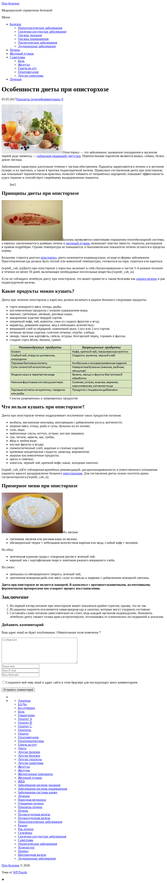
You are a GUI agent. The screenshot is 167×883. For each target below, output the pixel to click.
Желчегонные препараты (35, 774)
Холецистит (26, 847)
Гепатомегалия (28, 72)
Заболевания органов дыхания (39, 785)
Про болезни (10, 3)
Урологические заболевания (37, 42)
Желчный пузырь (22, 53)
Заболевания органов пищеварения (42, 788)
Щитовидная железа (32, 854)
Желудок (24, 770)
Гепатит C (25, 726)
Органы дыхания (30, 35)
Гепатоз (23, 733)
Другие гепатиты (30, 759)
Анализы (24, 700)
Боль (21, 61)
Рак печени (26, 829)
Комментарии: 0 (52, 99)
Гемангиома (26, 715)
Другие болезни (29, 752)
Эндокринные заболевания (37, 46)
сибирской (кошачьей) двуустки (59, 156)
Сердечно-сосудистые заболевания (42, 31)
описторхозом (72, 473)
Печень (15, 50)
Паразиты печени (28, 99)
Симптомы (17, 57)
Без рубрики (26, 708)
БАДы (22, 704)
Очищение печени (31, 803)
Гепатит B (25, 722)
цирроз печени (146, 278)
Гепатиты (24, 730)
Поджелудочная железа (34, 814)
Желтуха (24, 64)
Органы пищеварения (33, 39)
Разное (22, 825)
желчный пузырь (78, 243)
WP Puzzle (20, 872)
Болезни (15, 24)
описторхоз (48, 257)
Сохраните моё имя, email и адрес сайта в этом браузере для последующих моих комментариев (71, 682)
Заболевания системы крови (37, 792)
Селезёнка (25, 832)
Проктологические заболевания (40, 28)
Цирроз (23, 851)
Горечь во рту (27, 68)
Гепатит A (25, 719)
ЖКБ (21, 781)
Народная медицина (32, 799)
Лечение (16, 79)
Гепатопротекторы (31, 741)
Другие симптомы (30, 75)
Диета (22, 748)
